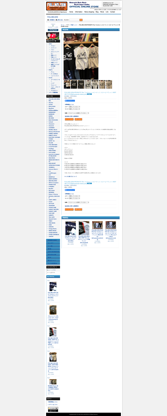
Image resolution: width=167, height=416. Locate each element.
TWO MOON (52, 223)
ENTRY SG (52, 141)
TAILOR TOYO (52, 219)
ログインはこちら (52, 404)
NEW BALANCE (53, 180)
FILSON (51, 143)
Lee (50, 171)
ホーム (62, 25)
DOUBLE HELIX (53, 129)
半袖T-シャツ (54, 62)
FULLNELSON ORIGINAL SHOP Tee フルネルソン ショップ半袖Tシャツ (53, 341)
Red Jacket (52, 190)
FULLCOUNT (52, 152)
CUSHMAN (51, 127)
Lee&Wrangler (52, 173)
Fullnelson (53, 24)
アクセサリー (54, 90)
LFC (50, 175)
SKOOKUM (52, 205)
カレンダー (50, 243)
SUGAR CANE (52, 207)
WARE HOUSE (52, 230)
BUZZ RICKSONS (53, 120)
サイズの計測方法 (52, 263)
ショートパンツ (55, 75)
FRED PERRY (52, 150)
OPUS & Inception (53, 182)
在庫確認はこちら (69, 104)
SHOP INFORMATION (53, 251)
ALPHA (51, 104)
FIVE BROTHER (53, 144)
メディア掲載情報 (53, 92)
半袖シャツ (54, 57)
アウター (53, 46)
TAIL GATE (52, 217)
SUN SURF (51, 213)
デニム (52, 72)
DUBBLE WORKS (53, 133)
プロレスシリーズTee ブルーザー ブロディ (53, 317)
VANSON (51, 226)
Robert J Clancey (53, 194)
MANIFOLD (52, 177)
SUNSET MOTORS (54, 209)
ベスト (52, 49)
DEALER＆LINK (52, 254)
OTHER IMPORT (53, 232)
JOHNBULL (52, 167)
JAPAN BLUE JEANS (54, 165)
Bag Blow (51, 108)
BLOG (49, 257)
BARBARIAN (52, 112)
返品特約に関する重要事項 (71, 116)
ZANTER (51, 236)
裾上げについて (52, 260)
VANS (50, 225)
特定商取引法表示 (52, 240)
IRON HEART (52, 163)
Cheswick (51, 125)
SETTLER (51, 203)
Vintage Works (53, 228)
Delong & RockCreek (54, 131)
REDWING (51, 192)
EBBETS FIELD (53, 135)
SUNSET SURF (53, 211)
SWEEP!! (51, 215)
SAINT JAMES (52, 199)
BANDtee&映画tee (53, 110)
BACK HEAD (52, 106)
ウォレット (54, 85)
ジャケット (54, 47)
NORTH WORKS (53, 179)
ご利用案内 (52, 20)
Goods (50, 77)
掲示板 (49, 249)
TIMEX (50, 221)
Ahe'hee (51, 102)
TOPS (50, 44)
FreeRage (51, 148)
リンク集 (50, 246)
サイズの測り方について (70, 176)
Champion (51, 124)
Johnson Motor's (53, 169)
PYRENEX (51, 186)
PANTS (50, 70)
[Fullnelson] (53, 26)
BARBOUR (51, 114)
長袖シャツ (54, 55)
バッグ (52, 83)
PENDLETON (52, 184)
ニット (52, 68)
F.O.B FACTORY (53, 146)
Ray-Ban (51, 188)
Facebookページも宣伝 (53, 27)
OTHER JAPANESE (54, 234)
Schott (50, 201)
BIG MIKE (51, 118)
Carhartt (51, 122)
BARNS (51, 116)
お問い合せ (60, 20)
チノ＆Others (54, 73)
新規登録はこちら (52, 402)
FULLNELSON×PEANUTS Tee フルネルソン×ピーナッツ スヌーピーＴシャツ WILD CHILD (97, 234)
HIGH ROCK (52, 158)
